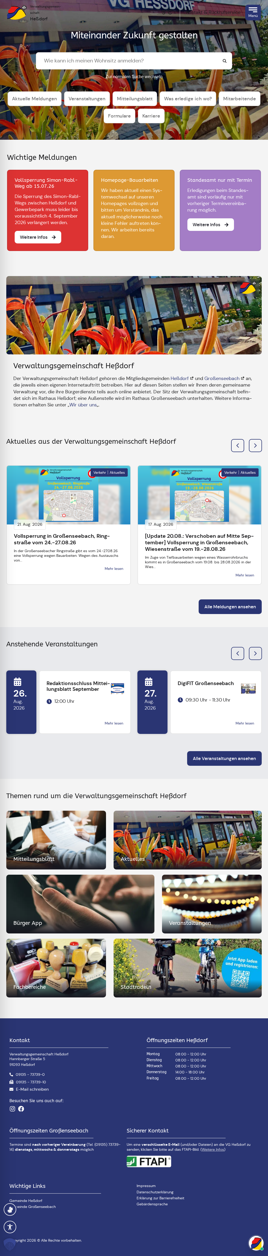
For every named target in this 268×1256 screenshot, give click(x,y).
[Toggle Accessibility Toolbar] (10, 1227)
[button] (255, 445)
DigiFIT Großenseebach (206, 683)
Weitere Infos (213, 1149)
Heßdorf (180, 378)
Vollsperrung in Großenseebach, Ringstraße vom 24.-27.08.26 (62, 539)
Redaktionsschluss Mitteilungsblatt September (78, 686)
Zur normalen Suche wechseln (134, 76)
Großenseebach (221, 378)
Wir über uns (83, 405)
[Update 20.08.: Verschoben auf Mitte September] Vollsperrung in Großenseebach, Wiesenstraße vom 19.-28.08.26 (199, 542)
